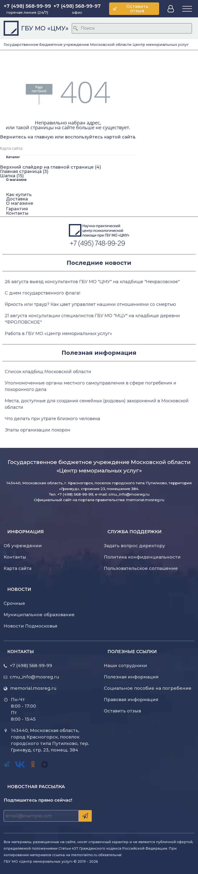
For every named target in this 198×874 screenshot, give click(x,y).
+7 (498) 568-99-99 (31, 665)
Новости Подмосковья (30, 626)
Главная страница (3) (24, 171)
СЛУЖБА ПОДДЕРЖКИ (134, 531)
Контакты (17, 213)
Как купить (19, 194)
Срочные (14, 603)
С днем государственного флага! (42, 293)
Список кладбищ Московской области (48, 371)
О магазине (19, 203)
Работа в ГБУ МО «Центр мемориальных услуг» (58, 333)
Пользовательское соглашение (141, 568)
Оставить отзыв (122, 711)
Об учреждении (23, 545)
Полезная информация (131, 677)
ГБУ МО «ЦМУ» (45, 28)
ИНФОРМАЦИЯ (25, 531)
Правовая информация (131, 699)
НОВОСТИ (19, 589)
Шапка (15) (12, 175)
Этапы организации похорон (37, 430)
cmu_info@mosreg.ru (128, 494)
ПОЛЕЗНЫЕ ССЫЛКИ (132, 651)
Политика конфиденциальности (142, 557)
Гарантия (17, 209)
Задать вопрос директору (134, 545)
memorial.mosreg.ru (145, 500)
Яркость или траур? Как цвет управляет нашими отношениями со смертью (90, 304)
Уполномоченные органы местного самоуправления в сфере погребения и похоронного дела (90, 386)
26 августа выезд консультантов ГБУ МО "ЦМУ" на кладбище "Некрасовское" (92, 281)
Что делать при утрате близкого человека (52, 418)
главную (44, 137)
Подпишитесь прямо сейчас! (38, 800)
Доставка (17, 199)
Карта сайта (17, 568)
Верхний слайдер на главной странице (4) (50, 167)
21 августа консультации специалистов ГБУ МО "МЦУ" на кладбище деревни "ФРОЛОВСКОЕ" (92, 319)
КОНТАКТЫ (20, 651)
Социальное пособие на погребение (147, 688)
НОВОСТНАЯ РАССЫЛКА (36, 786)
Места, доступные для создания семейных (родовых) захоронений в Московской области (97, 404)
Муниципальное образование (39, 614)
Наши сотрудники (125, 665)
